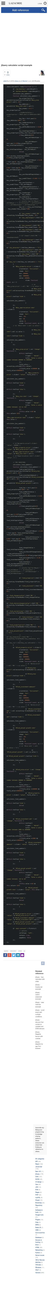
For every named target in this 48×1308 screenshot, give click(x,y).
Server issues (39, 1255)
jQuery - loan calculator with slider (40, 979)
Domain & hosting (38, 1241)
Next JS (38, 1171)
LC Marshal (24, 81)
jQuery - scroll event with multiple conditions (39, 1013)
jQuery (17, 81)
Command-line (40, 1233)
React (37, 1164)
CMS (37, 1230)
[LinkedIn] (18, 955)
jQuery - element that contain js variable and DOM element (39, 1024)
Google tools (39, 1215)
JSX (36, 1187)
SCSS (37, 1179)
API (36, 1161)
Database (38, 1237)
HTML (37, 1247)
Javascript (38, 1167)
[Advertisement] (24, 38)
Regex (37, 1192)
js (24, 951)
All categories (39, 1159)
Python (37, 1253)
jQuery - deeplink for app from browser (39, 1045)
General (37, 1272)
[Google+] (9, 955)
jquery (6, 951)
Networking (39, 1250)
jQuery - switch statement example (38, 995)
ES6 (36, 1189)
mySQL (37, 1197)
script (20, 951)
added (5, 81)
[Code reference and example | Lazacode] (15, 3)
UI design (38, 1182)
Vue (36, 1184)
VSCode (38, 1265)
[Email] (22, 955)
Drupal (37, 1200)
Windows (38, 1267)
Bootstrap (38, 1203)
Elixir (37, 1245)
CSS (36, 1176)
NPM (37, 1225)
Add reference (20, 10)
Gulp (36, 1222)
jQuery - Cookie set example (38, 987)
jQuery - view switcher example (39, 1004)
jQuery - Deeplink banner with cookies (39, 1035)
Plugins (37, 1219)
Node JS (38, 1227)
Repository (38, 1205)
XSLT (37, 1270)
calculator (13, 951)
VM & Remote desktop (40, 1261)
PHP (36, 1195)
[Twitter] (14, 955)
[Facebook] (5, 955)
